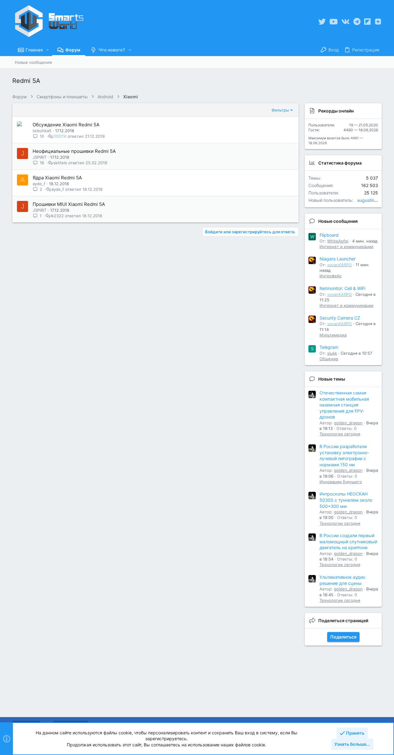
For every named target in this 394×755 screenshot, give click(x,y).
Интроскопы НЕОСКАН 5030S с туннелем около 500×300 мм (346, 499)
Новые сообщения (338, 221)
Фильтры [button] (280, 110)
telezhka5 (42, 130)
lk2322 (57, 216)
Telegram (329, 347)
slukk (332, 353)
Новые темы (331, 379)
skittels (60, 163)
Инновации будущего (341, 481)
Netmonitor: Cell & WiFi (342, 288)
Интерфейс (331, 275)
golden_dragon (348, 422)
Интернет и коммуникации (346, 246)
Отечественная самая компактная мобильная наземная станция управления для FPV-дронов (344, 404)
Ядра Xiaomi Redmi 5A (57, 178)
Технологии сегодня (340, 433)
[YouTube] (333, 22)
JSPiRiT (39, 157)
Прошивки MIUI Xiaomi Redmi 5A (69, 204)
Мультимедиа (333, 335)
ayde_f (39, 183)
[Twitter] (322, 22)
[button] (47, 50)
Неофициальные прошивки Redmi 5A (74, 151)
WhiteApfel (337, 241)
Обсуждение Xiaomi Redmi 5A (66, 125)
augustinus (368, 200)
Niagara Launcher (338, 258)
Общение (329, 358)
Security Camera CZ (340, 317)
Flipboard (329, 235)
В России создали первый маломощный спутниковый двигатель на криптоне (348, 541)
